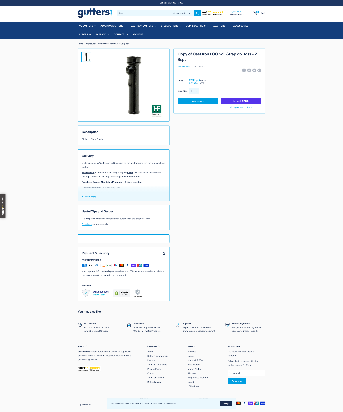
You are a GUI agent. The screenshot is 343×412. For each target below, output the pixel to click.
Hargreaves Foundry (198, 377)
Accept (226, 403)
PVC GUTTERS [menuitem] (85, 25)
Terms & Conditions (157, 364)
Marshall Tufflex (195, 360)
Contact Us (153, 373)
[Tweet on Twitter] (254, 70)
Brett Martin (194, 364)
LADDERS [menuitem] (83, 34)
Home (80, 44)
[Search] (197, 13)
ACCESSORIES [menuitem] (240, 25)
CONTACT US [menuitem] (121, 34)
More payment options (241, 107)
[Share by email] (259, 70)
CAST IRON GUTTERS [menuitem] (142, 25)
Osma (191, 356)
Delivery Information (157, 356)
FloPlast (192, 351)
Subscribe (237, 381)
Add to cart (198, 101)
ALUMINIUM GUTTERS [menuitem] (111, 25)
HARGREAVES (184, 66)
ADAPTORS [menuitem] (219, 25)
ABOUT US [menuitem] (137, 34)
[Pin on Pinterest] (249, 70)
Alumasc (192, 373)
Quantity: (182, 91)
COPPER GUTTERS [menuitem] (196, 25)
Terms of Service (155, 377)
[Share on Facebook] (244, 70)
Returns (151, 360)
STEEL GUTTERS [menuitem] (169, 25)
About (150, 351)
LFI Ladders (193, 386)
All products (91, 44)
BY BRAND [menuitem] (101, 34)
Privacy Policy (154, 369)
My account (236, 14)
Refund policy (154, 382)
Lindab (191, 382)
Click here (87, 224)
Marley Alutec (194, 369)
